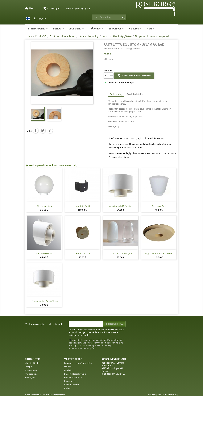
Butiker (67, 388)
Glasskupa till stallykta (121, 253)
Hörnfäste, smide (83, 206)
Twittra (42, 130)
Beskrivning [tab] (116, 94)
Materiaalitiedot (32, 363)
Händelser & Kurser (73, 377)
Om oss (67, 366)
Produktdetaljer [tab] (135, 94)
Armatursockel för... (44, 253)
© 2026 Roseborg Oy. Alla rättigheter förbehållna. (45, 394)
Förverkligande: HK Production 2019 (163, 394)
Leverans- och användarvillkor (78, 363)
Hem (31, 8)
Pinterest (50, 130)
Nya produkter (31, 374)
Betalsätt (68, 370)
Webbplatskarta (71, 384)
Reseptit (28, 366)
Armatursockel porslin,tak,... (45, 301)
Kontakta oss (70, 381)
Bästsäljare (30, 377)
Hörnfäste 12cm (83, 253)
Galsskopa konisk (159, 206)
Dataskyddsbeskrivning (75, 374)
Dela (35, 130)
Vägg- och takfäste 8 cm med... (159, 253)
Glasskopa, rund (44, 206)
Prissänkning (31, 370)
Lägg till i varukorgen (134, 75)
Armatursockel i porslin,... (121, 206)
